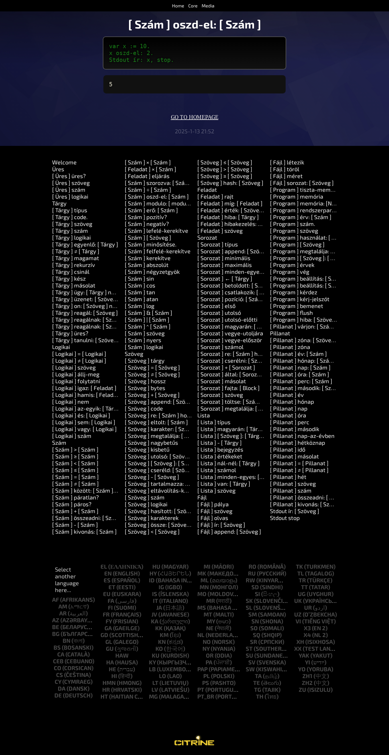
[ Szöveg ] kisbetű (147, 449)
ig (161, 586)
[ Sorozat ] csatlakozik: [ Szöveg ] (239, 292)
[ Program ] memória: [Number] (310, 203)
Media (208, 5)
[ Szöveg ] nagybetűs (151, 442)
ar (63, 613)
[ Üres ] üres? (69, 175)
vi (298, 621)
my (211, 621)
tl (300, 573)
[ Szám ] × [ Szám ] (148, 162)
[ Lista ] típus (213, 422)
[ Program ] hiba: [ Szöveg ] (304, 319)
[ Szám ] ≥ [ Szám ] (75, 456)
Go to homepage (194, 117)
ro (252, 566)
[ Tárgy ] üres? (70, 333)
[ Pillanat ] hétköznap (297, 442)
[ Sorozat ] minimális (223, 257)
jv (154, 614)
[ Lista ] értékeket (219, 456)
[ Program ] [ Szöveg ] (297, 244)
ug (302, 593)
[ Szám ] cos (140, 285)
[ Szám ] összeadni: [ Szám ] (87, 517)
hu (156, 566)
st (249, 648)
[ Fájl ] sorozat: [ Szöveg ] (302, 182)
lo (162, 675)
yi (307, 662)
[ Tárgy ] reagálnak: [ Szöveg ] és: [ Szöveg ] (107, 319)
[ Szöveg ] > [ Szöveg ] (224, 169)
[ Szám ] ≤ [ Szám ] (75, 469)
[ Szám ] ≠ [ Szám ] (75, 483)
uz (298, 614)
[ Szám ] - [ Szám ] (75, 524)
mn (204, 586)
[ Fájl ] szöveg (214, 510)
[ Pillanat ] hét (288, 476)
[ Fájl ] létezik (287, 162)
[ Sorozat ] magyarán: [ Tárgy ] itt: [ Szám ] (251, 326)
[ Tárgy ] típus (69, 210)
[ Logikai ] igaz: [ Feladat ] (84, 387)
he (112, 669)
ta (258, 675)
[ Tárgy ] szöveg (72, 223)
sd (255, 586)
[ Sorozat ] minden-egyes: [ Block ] (241, 271)
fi (110, 607)
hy (153, 573)
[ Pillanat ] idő (287, 449)
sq (256, 634)
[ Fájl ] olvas (212, 517)
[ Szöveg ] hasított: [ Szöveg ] (162, 510)
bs (57, 647)
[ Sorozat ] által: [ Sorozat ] (231, 374)
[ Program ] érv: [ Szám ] (300, 216)
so (254, 628)
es (107, 580)
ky (152, 662)
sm (252, 614)
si (257, 593)
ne (210, 628)
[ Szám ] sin (139, 278)
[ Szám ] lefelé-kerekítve (156, 230)
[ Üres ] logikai (70, 196)
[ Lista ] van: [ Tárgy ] (223, 483)
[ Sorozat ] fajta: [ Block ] (228, 387)
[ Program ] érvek (292, 264)
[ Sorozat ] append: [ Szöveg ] (234, 251)
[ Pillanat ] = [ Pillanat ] (299, 463)
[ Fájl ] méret (286, 175)
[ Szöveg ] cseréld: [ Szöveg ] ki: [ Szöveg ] (177, 469)
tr (302, 580)
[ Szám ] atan (141, 298)
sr (253, 641)
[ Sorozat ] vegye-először (229, 339)
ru (252, 573)
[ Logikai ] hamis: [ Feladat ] (87, 394)
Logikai (61, 346)
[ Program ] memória (296, 196)
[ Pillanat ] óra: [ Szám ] (299, 374)
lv (154, 689)
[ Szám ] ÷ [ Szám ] (148, 189)
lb (152, 669)
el (104, 566)
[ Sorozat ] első (216, 305)
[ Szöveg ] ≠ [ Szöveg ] (152, 374)
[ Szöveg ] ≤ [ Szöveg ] (224, 162)
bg (56, 633)
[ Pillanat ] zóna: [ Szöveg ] (303, 339)
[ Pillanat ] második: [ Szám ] (306, 387)
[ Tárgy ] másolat (73, 285)
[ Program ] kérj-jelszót (299, 298)
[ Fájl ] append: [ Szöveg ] (229, 531)
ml (204, 580)
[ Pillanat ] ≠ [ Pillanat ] (299, 469)
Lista (203, 415)
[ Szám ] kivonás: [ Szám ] (84, 531)
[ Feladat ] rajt (215, 196)
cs (59, 674)
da (61, 688)
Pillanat (280, 333)
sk (249, 600)
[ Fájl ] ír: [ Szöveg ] (221, 524)
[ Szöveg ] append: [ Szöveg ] (161, 401)
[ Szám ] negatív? (147, 223)
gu (110, 648)
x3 (307, 628)
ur (308, 607)
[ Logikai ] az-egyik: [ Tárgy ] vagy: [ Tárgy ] (106, 408)
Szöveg (134, 353)
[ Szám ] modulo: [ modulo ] (159, 203)
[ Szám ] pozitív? (146, 216)
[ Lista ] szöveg (216, 490)
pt (200, 689)
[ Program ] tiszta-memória (305, 189)
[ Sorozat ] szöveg (220, 394)
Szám (59, 442)
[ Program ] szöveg (294, 230)
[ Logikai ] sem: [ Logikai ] (83, 422)
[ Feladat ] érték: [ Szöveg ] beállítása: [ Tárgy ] (256, 210)
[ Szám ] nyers (143, 339)
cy (58, 681)
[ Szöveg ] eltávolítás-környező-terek (173, 490)
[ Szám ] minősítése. (151, 244)
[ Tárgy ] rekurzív (73, 264)
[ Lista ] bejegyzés (220, 449)
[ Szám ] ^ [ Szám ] (148, 326)
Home (178, 5)
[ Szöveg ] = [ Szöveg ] (152, 367)
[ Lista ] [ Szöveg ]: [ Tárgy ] (231, 435)
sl (249, 607)
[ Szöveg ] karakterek (152, 517)
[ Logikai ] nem (70, 401)
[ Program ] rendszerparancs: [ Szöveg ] (320, 210)
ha (110, 662)
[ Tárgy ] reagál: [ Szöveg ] (85, 312)
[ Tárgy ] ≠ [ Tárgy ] (75, 251)
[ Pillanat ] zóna (290, 346)
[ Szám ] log (139, 305)
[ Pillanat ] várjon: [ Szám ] (303, 326)
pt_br (205, 696)
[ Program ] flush (291, 312)
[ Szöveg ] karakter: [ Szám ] (160, 428)
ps (205, 682)
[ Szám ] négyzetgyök (152, 271)
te (256, 682)
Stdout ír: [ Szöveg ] (294, 510)
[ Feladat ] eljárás (147, 175)
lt (155, 682)
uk (298, 600)
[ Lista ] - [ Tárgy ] (219, 442)
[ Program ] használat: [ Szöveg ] (311, 237)
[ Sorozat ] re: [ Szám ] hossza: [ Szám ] (246, 353)
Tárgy (59, 203)
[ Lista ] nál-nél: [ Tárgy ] (228, 463)
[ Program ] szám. (292, 223)
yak (304, 655)
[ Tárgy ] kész (69, 278)
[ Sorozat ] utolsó (219, 312)
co (57, 667)
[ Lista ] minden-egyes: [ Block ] (237, 476)
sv (251, 662)
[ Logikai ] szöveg (74, 367)
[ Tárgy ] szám (70, 230)
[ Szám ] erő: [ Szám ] (151, 210)
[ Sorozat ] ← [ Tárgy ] (224, 278)
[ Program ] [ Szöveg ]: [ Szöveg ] (311, 257)
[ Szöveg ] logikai (146, 504)
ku (155, 655)
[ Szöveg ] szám (145, 497)
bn (66, 640)
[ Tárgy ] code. (70, 216)
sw (250, 669)
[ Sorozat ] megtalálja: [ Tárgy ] (236, 408)
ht (104, 696)
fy (109, 621)
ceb (58, 661)
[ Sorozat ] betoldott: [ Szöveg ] (236, 285)
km (164, 634)
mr (210, 600)
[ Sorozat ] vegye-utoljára (230, 333)
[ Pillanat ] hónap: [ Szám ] (303, 360)
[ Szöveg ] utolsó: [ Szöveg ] (159, 456)
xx (298, 648)
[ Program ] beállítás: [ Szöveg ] (310, 278)
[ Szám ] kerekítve (148, 257)
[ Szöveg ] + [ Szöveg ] (152, 394)
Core (193, 5)
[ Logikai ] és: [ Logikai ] (81, 415)
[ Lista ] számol (216, 469)
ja (159, 607)
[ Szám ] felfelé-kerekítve (158, 251)
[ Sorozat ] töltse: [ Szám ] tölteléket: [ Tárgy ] (255, 401)
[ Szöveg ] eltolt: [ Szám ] (156, 422)
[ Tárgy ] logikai (71, 237)
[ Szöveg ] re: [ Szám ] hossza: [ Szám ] (173, 415)
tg (257, 689)
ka (154, 621)
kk (159, 628)
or (210, 655)
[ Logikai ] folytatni (76, 381)
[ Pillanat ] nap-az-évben (302, 435)
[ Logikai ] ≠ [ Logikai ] (79, 360)
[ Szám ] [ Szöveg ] (148, 237)
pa (209, 662)
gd (104, 634)
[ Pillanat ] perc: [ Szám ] (301, 381)
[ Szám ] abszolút (147, 264)
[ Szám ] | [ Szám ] (147, 319)
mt (208, 614)
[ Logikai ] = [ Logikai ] (79, 353)
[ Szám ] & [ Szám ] (148, 312)
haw (122, 655)
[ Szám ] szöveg (145, 333)
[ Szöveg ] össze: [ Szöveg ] (159, 524)
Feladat (207, 189)
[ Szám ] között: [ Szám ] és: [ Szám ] (98, 490)
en (108, 573)
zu (302, 689)
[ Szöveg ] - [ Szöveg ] (152, 476)
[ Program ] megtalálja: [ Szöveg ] (312, 251)
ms (201, 607)
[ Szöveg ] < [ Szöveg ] (152, 531)
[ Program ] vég (289, 271)
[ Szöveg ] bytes (145, 387)
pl (206, 675)
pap (202, 669)
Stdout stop (285, 517)
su (249, 655)
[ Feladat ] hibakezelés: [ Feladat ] (240, 223)
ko (159, 648)
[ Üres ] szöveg (71, 182)
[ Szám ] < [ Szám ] (75, 463)
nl (200, 634)
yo (302, 669)
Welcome (64, 162)
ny (206, 648)
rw (250, 580)
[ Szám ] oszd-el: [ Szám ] (157, 196)
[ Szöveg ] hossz (145, 381)
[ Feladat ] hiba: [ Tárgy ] (228, 216)
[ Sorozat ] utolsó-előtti (227, 319)
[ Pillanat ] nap (289, 408)
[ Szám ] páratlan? (75, 497)
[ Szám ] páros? (71, 504)
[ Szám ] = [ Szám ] (75, 476)
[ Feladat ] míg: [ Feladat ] (230, 203)
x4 (307, 634)
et (111, 586)
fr (106, 614)
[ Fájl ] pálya (213, 504)
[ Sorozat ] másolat (221, 381)
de (58, 695)
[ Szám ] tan (140, 292)
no (207, 641)
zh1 (307, 675)
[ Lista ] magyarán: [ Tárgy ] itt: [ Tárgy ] (247, 428)
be (55, 626)
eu (106, 593)
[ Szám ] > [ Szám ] (75, 449)
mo (201, 593)
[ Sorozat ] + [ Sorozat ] (226, 367)
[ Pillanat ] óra (288, 415)
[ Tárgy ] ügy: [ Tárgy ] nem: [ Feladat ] (100, 292)
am (62, 606)
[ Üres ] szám (68, 189)
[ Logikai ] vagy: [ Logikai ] (84, 428)
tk (299, 566)
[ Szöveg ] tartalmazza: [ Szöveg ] (167, 483)
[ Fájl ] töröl (284, 169)
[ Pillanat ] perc (289, 422)
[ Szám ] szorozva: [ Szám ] (159, 182)
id (152, 580)
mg (153, 696)
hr (106, 689)
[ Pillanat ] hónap (292, 401)
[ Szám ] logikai (144, 346)
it (155, 600)
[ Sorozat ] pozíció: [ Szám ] (231, 298)
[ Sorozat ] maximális (224, 264)
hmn (109, 682)
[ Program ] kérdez (293, 292)
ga (108, 628)
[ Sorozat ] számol (220, 346)
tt (304, 586)
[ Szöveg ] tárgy (145, 360)
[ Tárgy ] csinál (70, 271)
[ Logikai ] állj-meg (75, 374)
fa (111, 600)
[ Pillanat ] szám (291, 490)
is (154, 593)
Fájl (202, 497)
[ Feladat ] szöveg (220, 230)
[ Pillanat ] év (287, 394)
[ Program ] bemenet (296, 305)
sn (255, 621)
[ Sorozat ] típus (217, 244)
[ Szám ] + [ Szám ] (75, 510)
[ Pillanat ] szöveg (293, 483)
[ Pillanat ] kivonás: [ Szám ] (305, 504)
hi (114, 675)
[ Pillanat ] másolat (294, 456)
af (55, 599)
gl (108, 641)
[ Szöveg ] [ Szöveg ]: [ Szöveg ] (164, 463)
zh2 (307, 682)
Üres (58, 169)
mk (201, 573)
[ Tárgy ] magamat (75, 257)
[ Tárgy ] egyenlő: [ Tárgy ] (85, 244)
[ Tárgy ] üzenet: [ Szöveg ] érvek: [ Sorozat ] (108, 298)
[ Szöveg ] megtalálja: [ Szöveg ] (165, 435)
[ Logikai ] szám (71, 435)
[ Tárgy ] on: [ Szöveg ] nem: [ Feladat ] (100, 305)
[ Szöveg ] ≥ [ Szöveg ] (224, 175)
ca (60, 654)
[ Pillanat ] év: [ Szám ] (298, 353)
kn (162, 641)
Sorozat (207, 237)
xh (300, 641)
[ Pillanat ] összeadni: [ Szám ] (308, 497)
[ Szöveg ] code (144, 408)
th (259, 696)
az (55, 620)
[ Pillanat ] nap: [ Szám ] (300, 367)
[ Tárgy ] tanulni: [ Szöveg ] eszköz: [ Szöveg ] (109, 339)
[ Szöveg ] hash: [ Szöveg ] (230, 182)
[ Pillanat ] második (294, 428)
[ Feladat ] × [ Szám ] (150, 169)
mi (207, 566)
